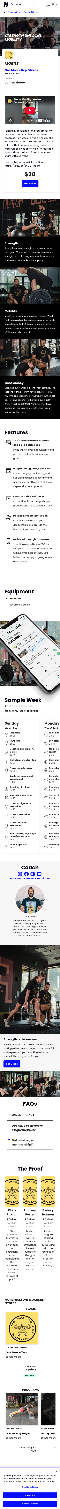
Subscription (29, 1366)
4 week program (27, 1447)
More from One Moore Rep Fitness (30, 878)
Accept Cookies (30, 1503)
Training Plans (15, 12)
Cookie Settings (30, 1487)
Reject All (30, 1495)
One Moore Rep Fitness (21, 70)
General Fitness (31, 12)
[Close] (56, 1471)
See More (28, 1339)
